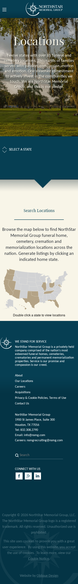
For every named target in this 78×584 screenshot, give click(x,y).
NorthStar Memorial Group (44, 9)
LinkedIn (37, 475)
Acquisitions (22, 392)
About (19, 375)
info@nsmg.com (34, 435)
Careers (20, 386)
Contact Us (22, 403)
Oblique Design (47, 576)
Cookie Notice (38, 559)
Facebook (19, 475)
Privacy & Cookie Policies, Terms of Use (40, 398)
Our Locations (24, 381)
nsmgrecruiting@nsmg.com (45, 440)
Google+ (28, 475)
